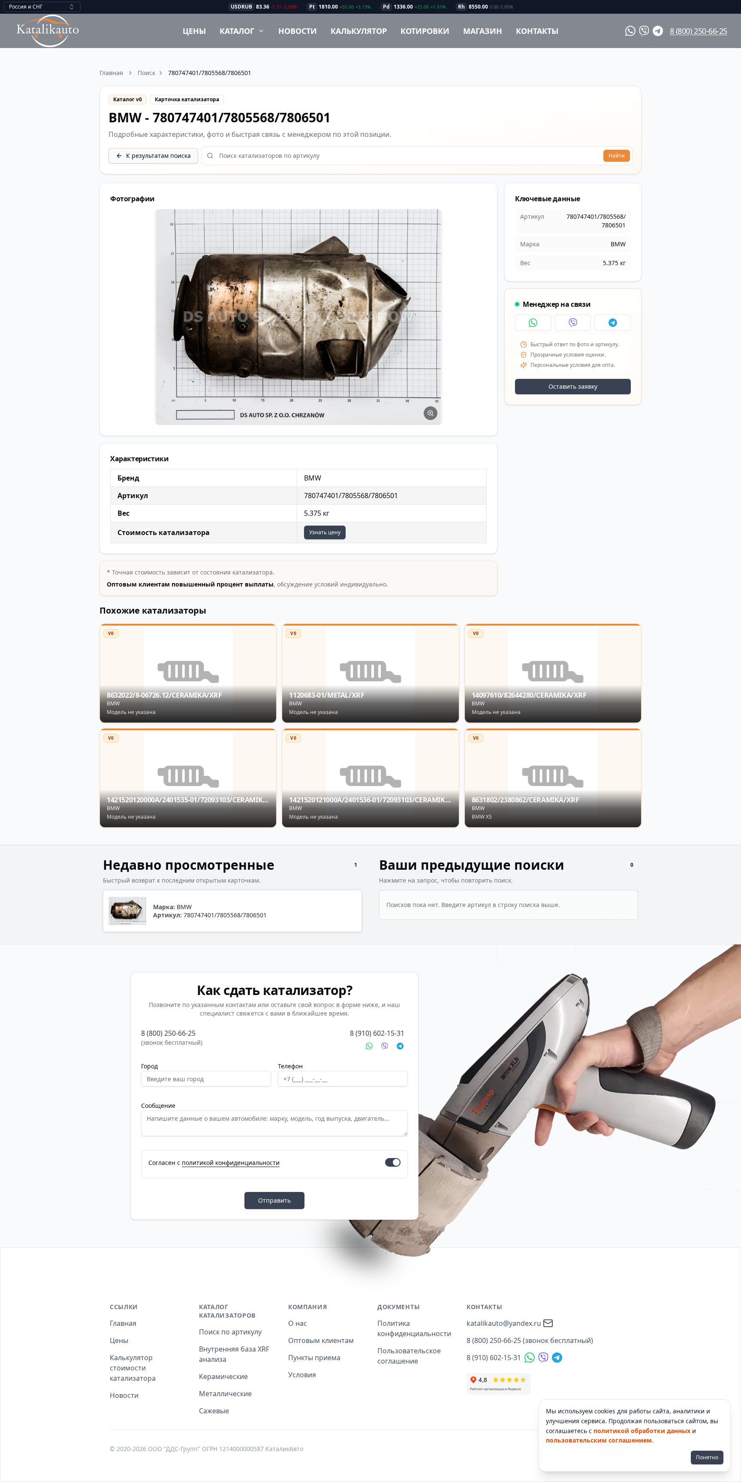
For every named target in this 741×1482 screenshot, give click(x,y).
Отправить (274, 1200)
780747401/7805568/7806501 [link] (209, 73)
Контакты (537, 31)
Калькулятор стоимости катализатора (133, 1368)
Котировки (425, 31)
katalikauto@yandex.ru (504, 1323)
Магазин (482, 31)
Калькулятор (359, 31)
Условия (302, 1374)
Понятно (707, 1457)
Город (149, 1066)
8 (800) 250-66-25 (698, 31)
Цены (194, 31)
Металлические (225, 1393)
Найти (616, 155)
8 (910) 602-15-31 (377, 1033)
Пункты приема (314, 1357)
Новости (297, 31)
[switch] (393, 1162)
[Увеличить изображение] (430, 413)
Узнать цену (324, 532)
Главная (111, 73)
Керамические (223, 1376)
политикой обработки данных (641, 1431)
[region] (298, 317)
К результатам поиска (158, 155)
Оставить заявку (572, 386)
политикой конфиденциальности (231, 1162)
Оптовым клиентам (321, 1340)
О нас (297, 1323)
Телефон (290, 1066)
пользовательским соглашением (599, 1440)
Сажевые (214, 1410)
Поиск (146, 73)
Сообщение (158, 1105)
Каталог (237, 31)
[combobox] (42, 7)
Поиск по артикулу (230, 1332)
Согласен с (214, 1162)
